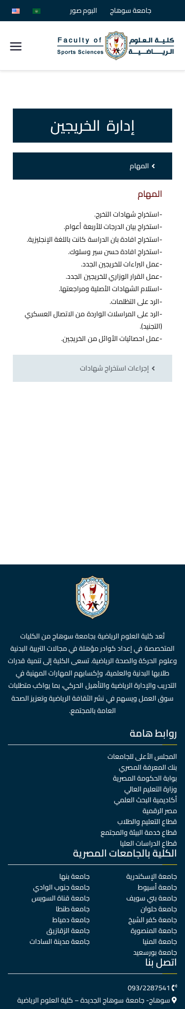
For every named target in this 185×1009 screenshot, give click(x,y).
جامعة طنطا (73, 908)
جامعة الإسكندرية (151, 876)
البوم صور (83, 10)
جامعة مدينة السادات (60, 941)
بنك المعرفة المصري (148, 767)
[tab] (92, 166)
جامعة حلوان (159, 908)
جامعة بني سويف (151, 898)
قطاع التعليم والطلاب (147, 821)
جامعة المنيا (160, 941)
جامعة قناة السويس (61, 898)
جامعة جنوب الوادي (61, 887)
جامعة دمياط (71, 919)
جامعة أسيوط (157, 887)
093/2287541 (149, 987)
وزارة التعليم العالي (150, 788)
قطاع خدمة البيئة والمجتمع (139, 832)
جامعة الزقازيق (68, 930)
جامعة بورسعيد (155, 952)
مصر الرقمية (160, 810)
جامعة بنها (74, 876)
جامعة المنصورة (154, 930)
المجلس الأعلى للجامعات (142, 756)
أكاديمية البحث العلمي (145, 799)
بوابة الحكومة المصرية (145, 778)
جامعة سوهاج (130, 10)
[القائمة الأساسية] (16, 45)
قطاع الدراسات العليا (148, 843)
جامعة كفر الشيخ (152, 919)
